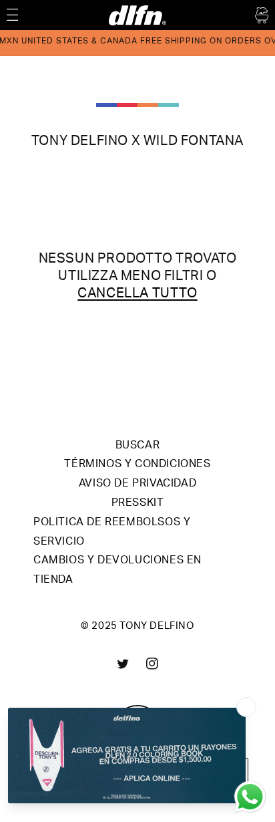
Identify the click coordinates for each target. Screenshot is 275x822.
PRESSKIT (137, 504)
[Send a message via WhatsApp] (250, 797)
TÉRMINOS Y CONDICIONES (137, 465)
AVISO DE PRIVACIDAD (137, 484)
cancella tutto (137, 294)
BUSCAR (137, 446)
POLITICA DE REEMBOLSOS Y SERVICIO (111, 533)
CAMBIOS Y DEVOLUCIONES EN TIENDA (117, 571)
